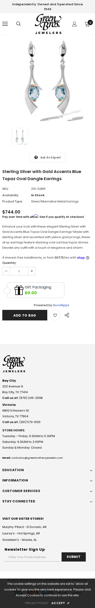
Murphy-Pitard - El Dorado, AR (24, 527)
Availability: (10, 195)
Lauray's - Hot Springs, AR (21, 533)
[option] (47, 78)
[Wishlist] (55, 315)
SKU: (5, 189)
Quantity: (9, 263)
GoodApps (61, 305)
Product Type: (12, 201)
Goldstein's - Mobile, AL (19, 540)
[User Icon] (74, 24)
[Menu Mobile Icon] (5, 24)
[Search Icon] (18, 24)
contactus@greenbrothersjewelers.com (37, 458)
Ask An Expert (50, 157)
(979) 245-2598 (31, 398)
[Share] (65, 314)
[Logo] (48, 24)
